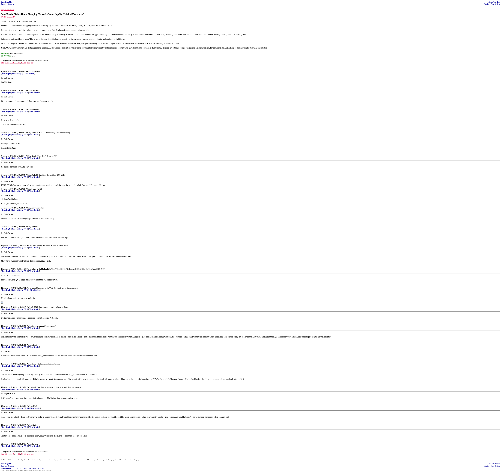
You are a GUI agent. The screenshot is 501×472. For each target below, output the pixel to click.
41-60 (17, 63)
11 (2, 269)
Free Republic (6, 2)
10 (2, 246)
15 (2, 345)
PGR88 (35, 307)
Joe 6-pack (36, 246)
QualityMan (36, 156)
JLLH (34, 345)
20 (2, 444)
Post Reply (6, 74)
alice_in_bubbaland (40, 269)
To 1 (26, 93)
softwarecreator (37, 208)
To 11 (26, 290)
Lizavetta (36, 364)
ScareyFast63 (36, 189)
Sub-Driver (35, 72)
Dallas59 (34, 175)
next (28, 63)
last (32, 63)
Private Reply (17, 74)
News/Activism (494, 2)
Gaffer (35, 425)
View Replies (29, 74)
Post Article (495, 4)
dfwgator (35, 90)
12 (2, 288)
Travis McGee (36, 133)
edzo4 (34, 288)
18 (2, 406)
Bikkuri (34, 227)
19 (2, 425)
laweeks (35, 444)
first (2, 63)
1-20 (6, 63)
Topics (486, 4)
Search (11, 4)
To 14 (26, 408)
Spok (34, 387)
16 (2, 364)
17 (2, 387)
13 (2, 307)
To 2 (26, 366)
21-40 (12, 63)
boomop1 (35, 109)
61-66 (23, 63)
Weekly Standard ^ (8, 17)
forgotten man (38, 326)
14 (2, 326)
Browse (4, 4)
